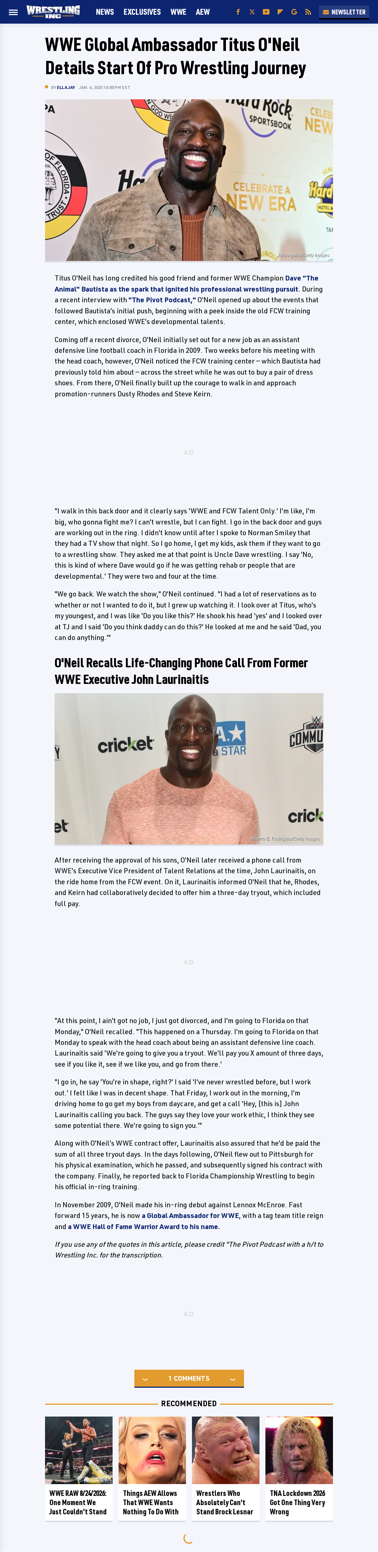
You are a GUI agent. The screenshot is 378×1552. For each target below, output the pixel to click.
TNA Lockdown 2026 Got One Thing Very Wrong (297, 1502)
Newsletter (348, 12)
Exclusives (142, 12)
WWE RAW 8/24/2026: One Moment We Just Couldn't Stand (78, 1502)
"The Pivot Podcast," (162, 299)
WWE (178, 12)
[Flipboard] (280, 12)
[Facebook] (238, 12)
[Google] (294, 12)
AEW (203, 12)
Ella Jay (66, 87)
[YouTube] (266, 12)
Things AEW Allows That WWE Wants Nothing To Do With (151, 1502)
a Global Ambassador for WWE (190, 1215)
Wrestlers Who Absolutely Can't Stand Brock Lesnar (224, 1502)
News (105, 12)
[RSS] (308, 12)
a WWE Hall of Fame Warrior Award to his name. (144, 1226)
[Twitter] (252, 12)
